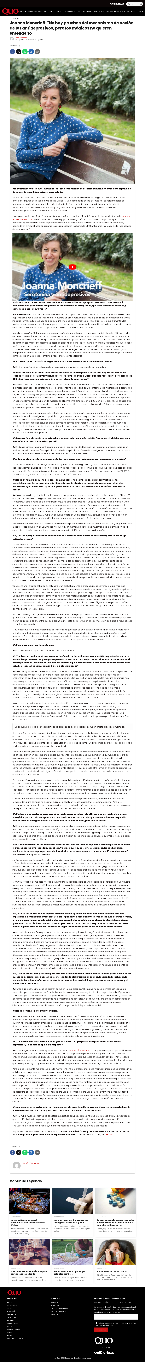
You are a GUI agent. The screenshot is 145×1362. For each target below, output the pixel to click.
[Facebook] (12, 51)
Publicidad (55, 1314)
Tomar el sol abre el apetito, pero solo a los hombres (70, 1272)
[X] (18, 51)
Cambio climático (105, 11)
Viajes (95, 11)
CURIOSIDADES (87, 11)
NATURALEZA (57, 11)
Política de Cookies (58, 1311)
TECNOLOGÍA (68, 11)
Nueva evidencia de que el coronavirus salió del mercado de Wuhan (28, 1223)
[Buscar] (140, 4)
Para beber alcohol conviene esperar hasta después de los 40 (29, 1272)
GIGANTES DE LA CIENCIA (134, 11)
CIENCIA (23, 11)
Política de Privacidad (59, 1308)
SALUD (40, 11)
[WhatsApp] (25, 51)
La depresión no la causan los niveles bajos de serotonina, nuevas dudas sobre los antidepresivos (115, 1223)
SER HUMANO (31, 11)
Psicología (48, 11)
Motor (122, 11)
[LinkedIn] (31, 51)
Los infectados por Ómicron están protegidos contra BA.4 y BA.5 (71, 1221)
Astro (116, 11)
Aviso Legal (55, 1305)
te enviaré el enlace (79, 1050)
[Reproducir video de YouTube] (72, 267)
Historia (77, 11)
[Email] (37, 51)
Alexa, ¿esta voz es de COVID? (112, 1271)
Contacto (54, 1302)
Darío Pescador (21, 38)
